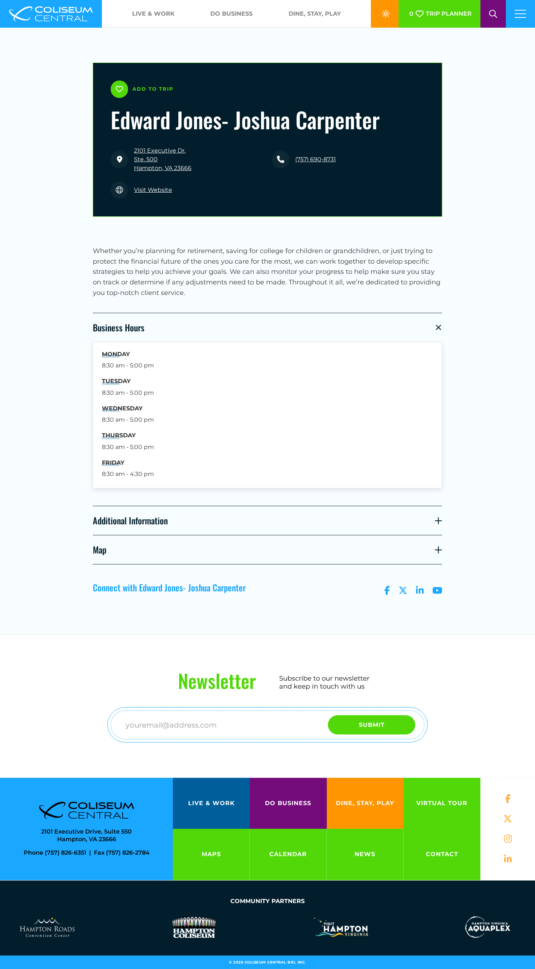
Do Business (231, 13)
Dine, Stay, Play (315, 13)
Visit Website (153, 189)
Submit (372, 724)
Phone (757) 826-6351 (55, 852)
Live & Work (153, 13)
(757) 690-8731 (315, 159)
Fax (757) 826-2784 (122, 852)
